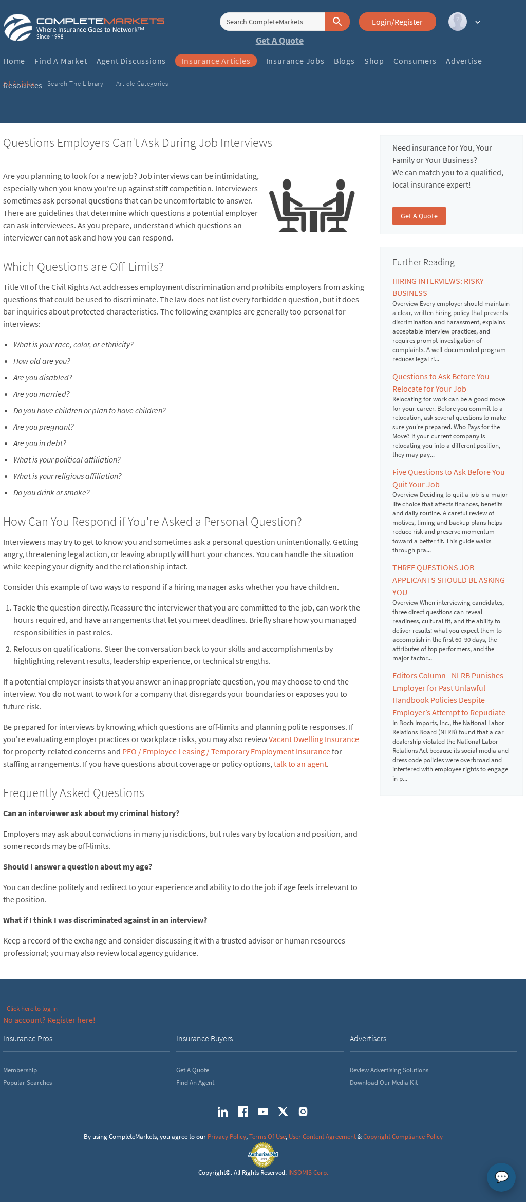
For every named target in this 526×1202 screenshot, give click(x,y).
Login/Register (397, 21)
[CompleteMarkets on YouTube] (263, 1111)
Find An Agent (195, 1082)
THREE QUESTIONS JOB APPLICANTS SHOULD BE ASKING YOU (448, 579)
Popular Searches (27, 1082)
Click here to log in (32, 1008)
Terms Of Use (267, 1136)
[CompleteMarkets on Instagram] (303, 1111)
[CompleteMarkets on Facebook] (243, 1111)
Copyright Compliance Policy (403, 1136)
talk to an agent (300, 764)
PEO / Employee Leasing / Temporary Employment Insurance (226, 751)
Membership (20, 1070)
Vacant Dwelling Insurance (314, 739)
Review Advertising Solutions (389, 1070)
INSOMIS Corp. (308, 1172)
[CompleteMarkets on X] (283, 1111)
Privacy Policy (227, 1136)
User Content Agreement (322, 1136)
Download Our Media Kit (384, 1082)
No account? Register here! (49, 1019)
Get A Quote (280, 40)
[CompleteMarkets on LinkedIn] (223, 1111)
